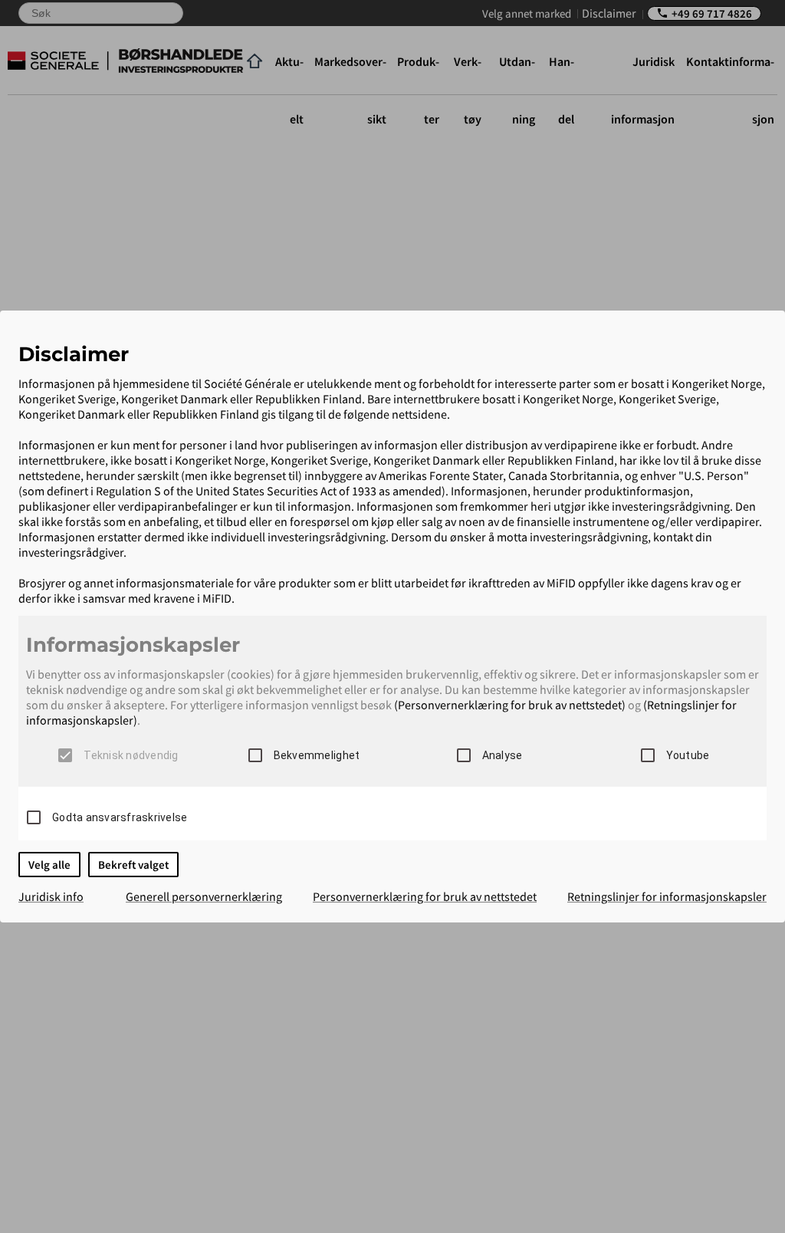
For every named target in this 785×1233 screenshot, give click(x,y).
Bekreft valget (133, 864)
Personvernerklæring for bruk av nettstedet (425, 896)
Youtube (688, 755)
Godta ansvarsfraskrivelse (119, 817)
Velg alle (49, 864)
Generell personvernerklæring (204, 896)
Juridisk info (51, 896)
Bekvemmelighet (317, 755)
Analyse (502, 755)
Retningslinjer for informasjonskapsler (667, 896)
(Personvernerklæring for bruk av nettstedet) (510, 704)
